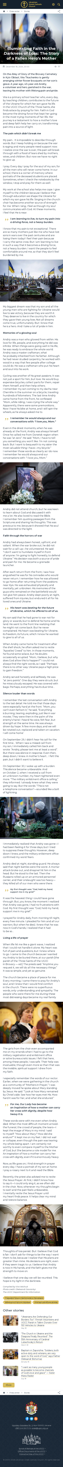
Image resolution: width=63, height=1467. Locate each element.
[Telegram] (31, 1418)
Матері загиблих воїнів (46, 1302)
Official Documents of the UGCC (31, 1451)
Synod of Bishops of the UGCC (31, 1448)
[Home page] (4, 11)
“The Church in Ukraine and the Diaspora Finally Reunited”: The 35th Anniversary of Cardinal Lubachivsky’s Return (37, 1338)
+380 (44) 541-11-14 (23, 1428)
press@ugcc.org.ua (40, 1428)
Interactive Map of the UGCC (31, 1454)
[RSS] (36, 1418)
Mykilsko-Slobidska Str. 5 (22, 1425)
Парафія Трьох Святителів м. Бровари (24, 1298)
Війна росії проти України (17, 1302)
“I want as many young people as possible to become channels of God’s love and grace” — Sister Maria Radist (38, 1371)
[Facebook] (27, 1418)
